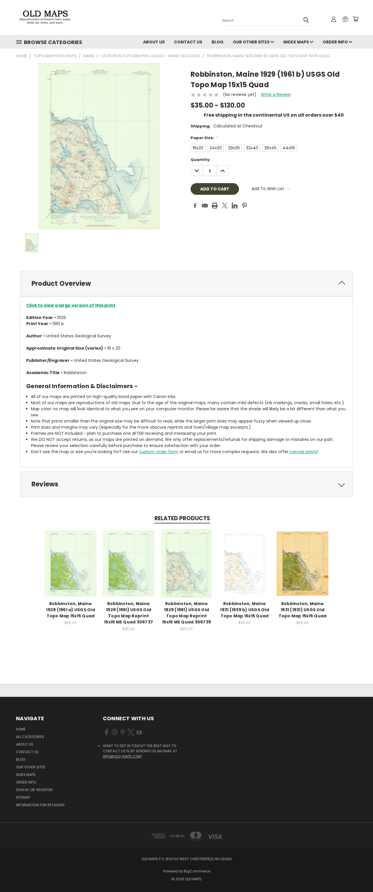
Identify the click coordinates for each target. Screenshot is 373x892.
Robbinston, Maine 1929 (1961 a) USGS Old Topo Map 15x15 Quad (70, 610)
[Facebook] (195, 205)
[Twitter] (225, 205)
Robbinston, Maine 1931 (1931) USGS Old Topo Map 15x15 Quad (303, 610)
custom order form (158, 452)
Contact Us (188, 42)
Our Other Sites (251, 42)
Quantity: (201, 159)
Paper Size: (204, 138)
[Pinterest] (244, 205)
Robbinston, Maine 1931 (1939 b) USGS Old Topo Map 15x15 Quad (244, 610)
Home (21, 729)
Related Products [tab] (182, 518)
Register (44, 789)
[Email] (205, 205)
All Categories (30, 736)
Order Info (336, 42)
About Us (154, 42)
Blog (218, 42)
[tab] (186, 283)
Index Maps (296, 42)
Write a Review (276, 94)
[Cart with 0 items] (355, 19)
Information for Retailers (40, 804)
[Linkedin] (234, 205)
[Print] (215, 205)
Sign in (22, 789)
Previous (358, 874)
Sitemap (23, 797)
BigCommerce (197, 871)
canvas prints (303, 452)
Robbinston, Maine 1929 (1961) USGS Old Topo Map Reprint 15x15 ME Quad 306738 (186, 613)
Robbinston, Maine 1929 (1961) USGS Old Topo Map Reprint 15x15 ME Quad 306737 (128, 613)
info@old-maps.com (122, 756)
